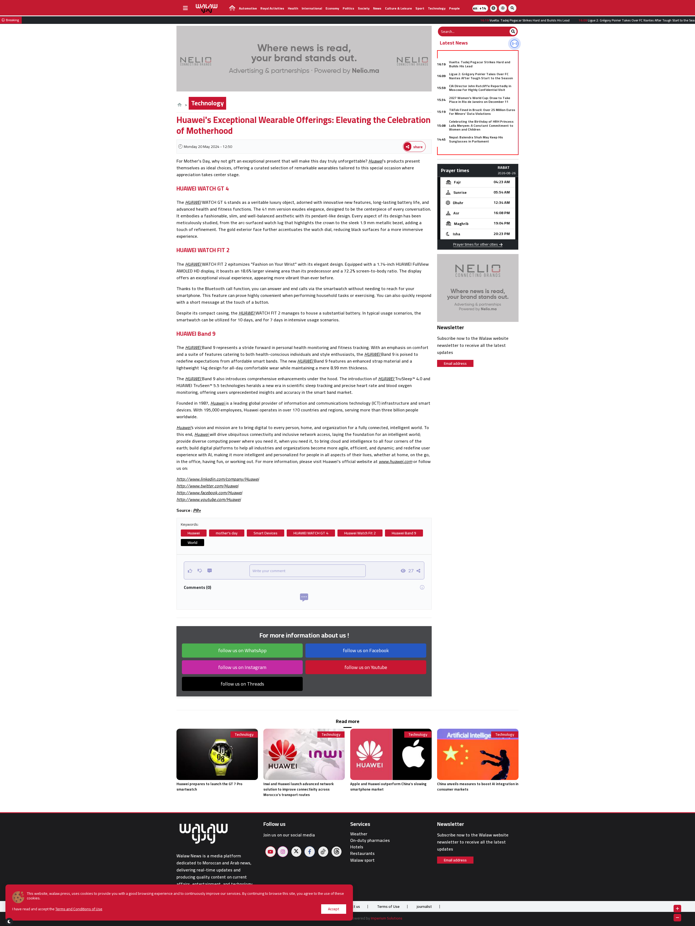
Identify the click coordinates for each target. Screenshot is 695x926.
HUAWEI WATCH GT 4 (310, 533)
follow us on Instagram (242, 667)
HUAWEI (193, 202)
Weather (358, 833)
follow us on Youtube (366, 667)
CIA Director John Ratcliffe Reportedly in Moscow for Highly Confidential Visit (480, 88)
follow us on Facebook (366, 650)
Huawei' (183, 427)
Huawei (375, 161)
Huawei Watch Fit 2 (360, 533)
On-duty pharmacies (370, 840)
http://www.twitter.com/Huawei (207, 486)
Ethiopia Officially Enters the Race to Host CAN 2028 (482, 151)
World (192, 542)
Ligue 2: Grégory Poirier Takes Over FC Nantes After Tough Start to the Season (481, 76)
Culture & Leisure (398, 8)
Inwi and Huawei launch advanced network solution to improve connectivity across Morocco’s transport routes (298, 789)
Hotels (356, 846)
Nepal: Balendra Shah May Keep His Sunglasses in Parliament (476, 139)
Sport (419, 8)
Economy (332, 8)
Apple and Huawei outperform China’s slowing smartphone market (388, 786)
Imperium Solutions (386, 918)
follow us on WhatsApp (242, 650)
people (454, 8)
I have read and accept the (57, 909)
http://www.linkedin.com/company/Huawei (217, 479)
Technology (437, 8)
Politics (348, 8)
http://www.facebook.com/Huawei (209, 493)
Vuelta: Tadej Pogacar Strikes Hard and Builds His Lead (479, 64)
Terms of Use (388, 906)
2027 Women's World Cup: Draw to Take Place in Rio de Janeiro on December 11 (479, 100)
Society (363, 8)
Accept (333, 908)
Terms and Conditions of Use (78, 908)
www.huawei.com (395, 461)
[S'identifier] (503, 8)
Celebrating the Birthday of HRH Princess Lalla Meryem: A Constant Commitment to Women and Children (481, 125)
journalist (424, 906)
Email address (455, 363)
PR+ (197, 510)
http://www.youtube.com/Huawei (208, 499)
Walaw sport (362, 860)
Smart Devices (265, 533)
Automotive (248, 8)
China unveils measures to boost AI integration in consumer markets (477, 786)
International (312, 8)
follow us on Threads (242, 683)
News (377, 8)
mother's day (227, 533)
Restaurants (362, 853)
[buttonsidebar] (185, 8)
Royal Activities (272, 8)
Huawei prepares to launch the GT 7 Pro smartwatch (209, 786)
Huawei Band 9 (404, 533)
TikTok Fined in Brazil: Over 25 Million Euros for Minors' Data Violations (482, 112)
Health (293, 8)
